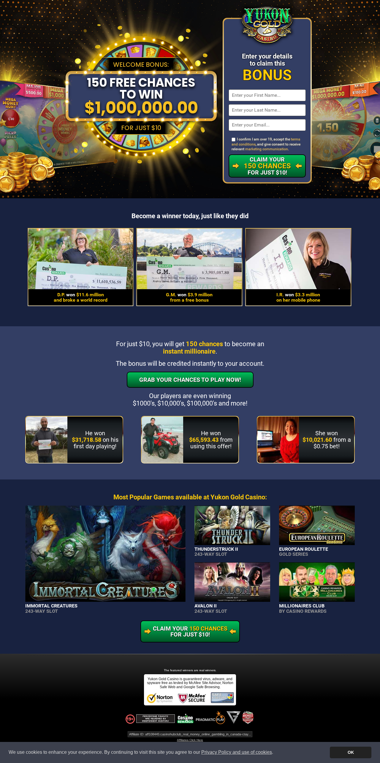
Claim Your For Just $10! (267, 166)
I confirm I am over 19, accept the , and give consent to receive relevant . (266, 144)
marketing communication (266, 149)
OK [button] (351, 752)
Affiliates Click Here (190, 740)
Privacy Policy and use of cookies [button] (236, 752)
